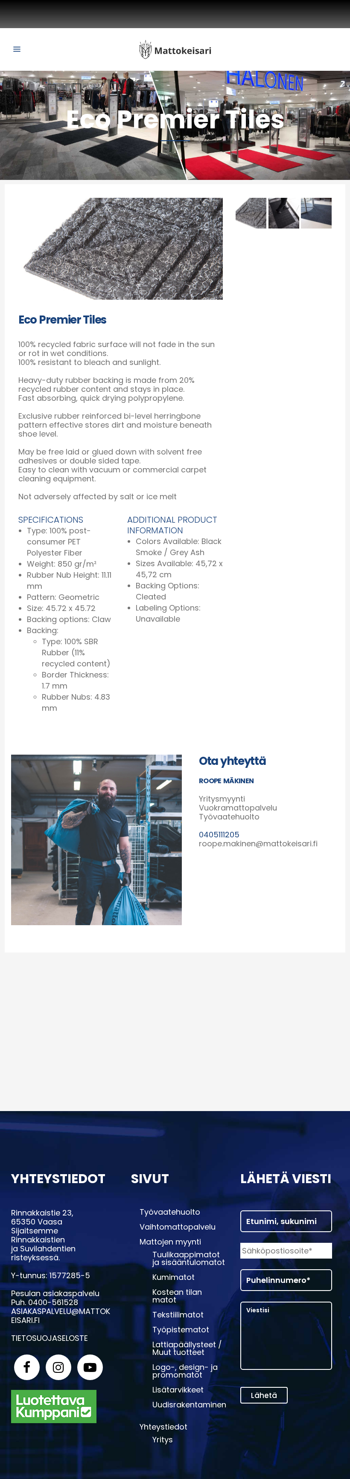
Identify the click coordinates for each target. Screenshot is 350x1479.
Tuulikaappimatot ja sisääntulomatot (188, 1258)
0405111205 (219, 834)
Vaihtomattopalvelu (178, 1227)
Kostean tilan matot (177, 1296)
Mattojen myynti (170, 1242)
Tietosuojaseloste (49, 1338)
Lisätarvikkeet (178, 1390)
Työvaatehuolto (170, 1212)
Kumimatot (173, 1277)
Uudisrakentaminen (189, 1405)
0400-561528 (53, 1302)
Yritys (162, 1440)
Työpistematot (180, 1330)
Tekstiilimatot (178, 1315)
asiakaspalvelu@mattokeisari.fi (60, 1316)
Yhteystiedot (163, 1427)
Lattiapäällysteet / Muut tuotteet (187, 1348)
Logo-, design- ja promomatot (185, 1371)
